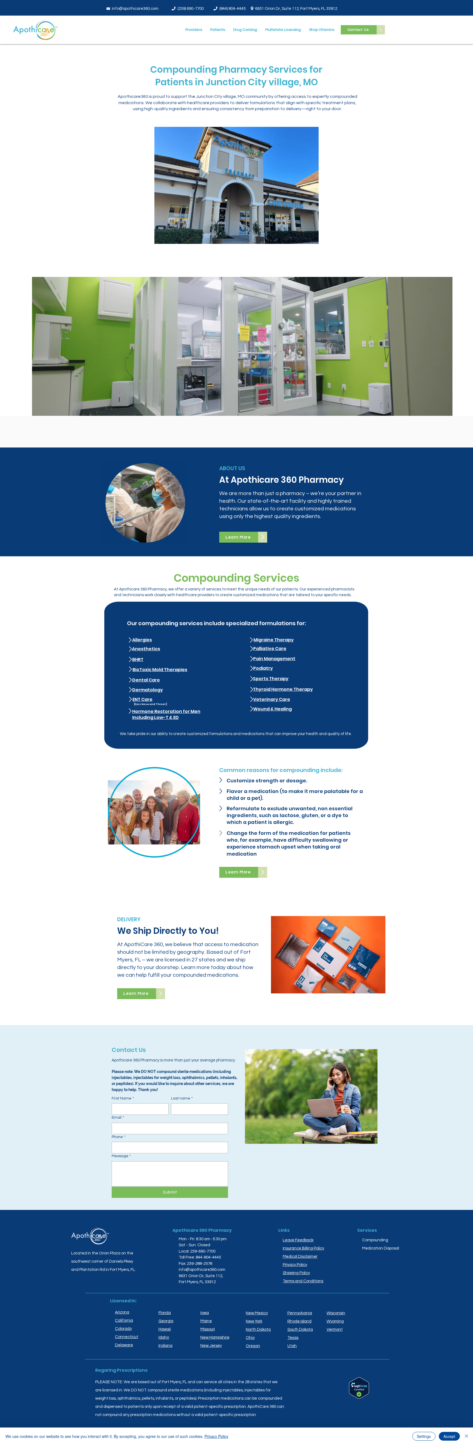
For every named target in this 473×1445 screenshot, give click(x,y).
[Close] (466, 1436)
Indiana (165, 1346)
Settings (424, 1436)
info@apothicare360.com (135, 9)
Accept (449, 1436)
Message (121, 1156)
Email (118, 1117)
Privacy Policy (216, 1436)
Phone (118, 1137)
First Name (123, 1098)
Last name (182, 1098)
